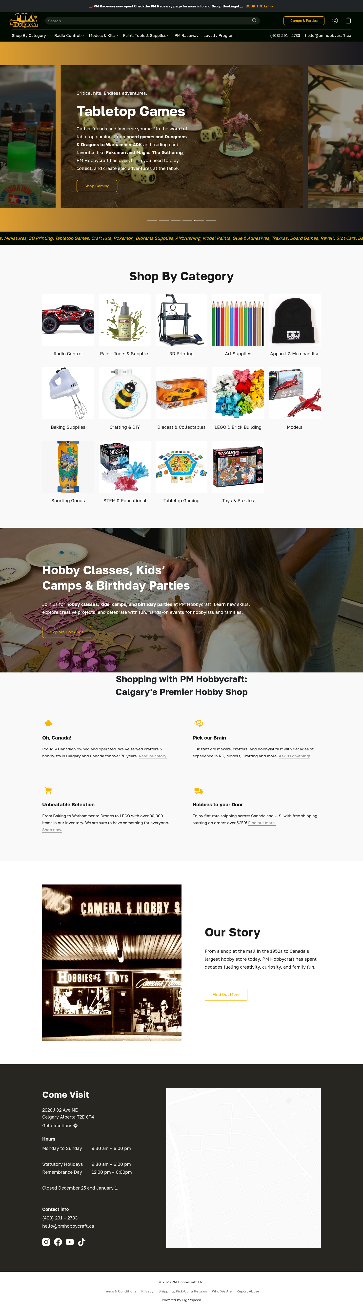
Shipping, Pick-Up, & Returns (183, 1291)
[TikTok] (82, 1242)
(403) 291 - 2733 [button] (285, 35)
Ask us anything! (294, 755)
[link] (260, 6)
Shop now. (52, 829)
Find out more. (262, 822)
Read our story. (153, 755)
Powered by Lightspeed (181, 1300)
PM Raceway (187, 35)
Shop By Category (29, 35)
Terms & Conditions (120, 1291)
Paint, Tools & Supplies (145, 35)
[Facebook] (58, 1242)
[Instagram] (46, 1242)
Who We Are (222, 1291)
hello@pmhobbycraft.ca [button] (328, 35)
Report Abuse (248, 1291)
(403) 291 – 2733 (60, 1217)
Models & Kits (102, 35)
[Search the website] (254, 20)
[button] (23, 20)
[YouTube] (70, 1242)
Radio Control (67, 35)
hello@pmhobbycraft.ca (68, 1226)
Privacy (147, 1291)
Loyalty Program (219, 35)
